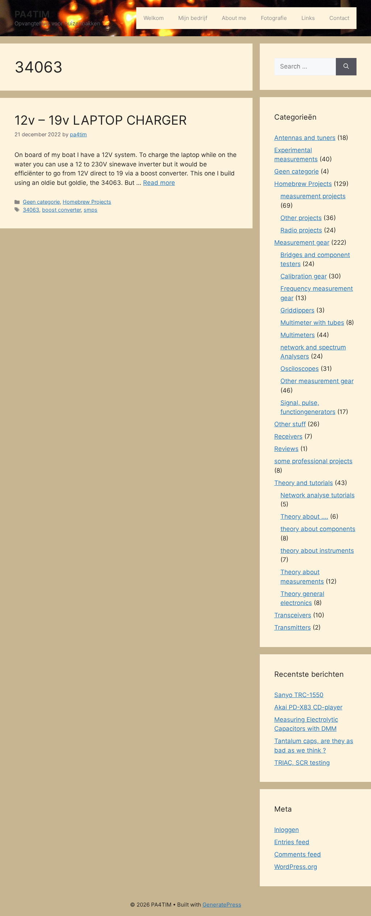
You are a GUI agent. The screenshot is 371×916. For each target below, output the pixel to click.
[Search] (346, 66)
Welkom (153, 17)
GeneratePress (222, 904)
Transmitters (292, 627)
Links (308, 17)
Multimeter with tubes (312, 322)
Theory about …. (304, 516)
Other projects (301, 217)
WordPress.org (295, 866)
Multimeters (297, 335)
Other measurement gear (317, 381)
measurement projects (313, 196)
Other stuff (290, 424)
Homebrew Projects (87, 202)
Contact (339, 17)
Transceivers (292, 615)
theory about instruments (317, 550)
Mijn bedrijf (192, 17)
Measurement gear (301, 242)
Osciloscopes (299, 368)
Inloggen (286, 829)
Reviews (286, 448)
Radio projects (301, 230)
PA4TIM (32, 14)
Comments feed (297, 854)
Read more (159, 182)
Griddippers (297, 310)
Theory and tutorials (303, 482)
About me (234, 17)
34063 (31, 210)
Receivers (288, 436)
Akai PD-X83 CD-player (308, 707)
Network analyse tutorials (317, 495)
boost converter (61, 210)
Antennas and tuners (304, 137)
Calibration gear (303, 276)
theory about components (317, 528)
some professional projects (313, 461)
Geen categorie (41, 202)
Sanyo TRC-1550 (299, 695)
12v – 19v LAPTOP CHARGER (100, 120)
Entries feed (291, 842)
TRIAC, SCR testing (302, 762)
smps (90, 210)
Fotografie (274, 17)
